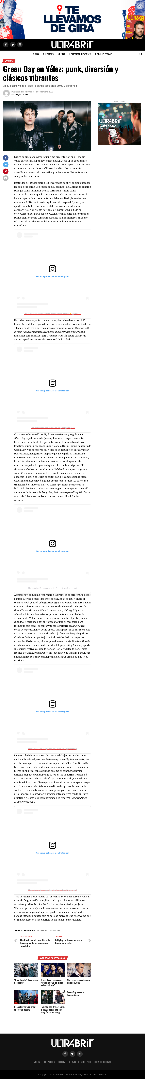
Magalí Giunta (21, 94)
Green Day (55, 930)
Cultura (61, 54)
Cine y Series (48, 54)
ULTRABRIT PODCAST (103, 54)
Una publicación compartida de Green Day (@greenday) (52, 588)
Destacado (43, 930)
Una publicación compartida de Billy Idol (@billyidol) (53, 428)
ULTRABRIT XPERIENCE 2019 (80, 54)
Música (36, 54)
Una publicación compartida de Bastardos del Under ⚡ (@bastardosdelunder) (57, 313)
